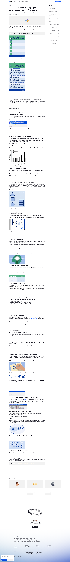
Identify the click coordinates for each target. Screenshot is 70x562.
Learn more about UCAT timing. (14, 105)
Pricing (15, 551)
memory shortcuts (17, 321)
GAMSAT (15, 547)
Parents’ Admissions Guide (28, 551)
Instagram (48, 547)
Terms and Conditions (39, 552)
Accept (4, 559)
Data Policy (37, 553)
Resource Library (27, 547)
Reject (10, 559)
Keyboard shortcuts (12, 326)
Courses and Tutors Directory (29, 553)
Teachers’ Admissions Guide (29, 552)
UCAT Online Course (32, 458)
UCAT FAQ (17, 33)
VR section (26, 399)
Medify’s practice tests (33, 318)
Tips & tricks (10, 14)
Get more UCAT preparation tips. (14, 313)
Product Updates (38, 547)
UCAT (15, 546)
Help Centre (37, 546)
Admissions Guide (27, 546)
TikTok (48, 546)
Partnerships (38, 551)
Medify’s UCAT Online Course (32, 212)
